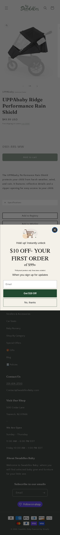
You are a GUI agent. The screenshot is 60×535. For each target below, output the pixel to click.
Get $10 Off (30, 293)
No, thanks (30, 302)
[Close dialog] (54, 229)
